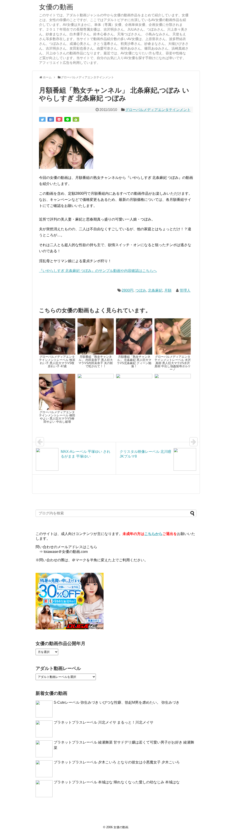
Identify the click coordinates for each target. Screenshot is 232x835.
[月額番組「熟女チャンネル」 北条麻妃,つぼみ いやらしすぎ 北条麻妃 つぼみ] (50, 119)
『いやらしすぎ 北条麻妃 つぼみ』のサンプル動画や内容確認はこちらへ (98, 271)
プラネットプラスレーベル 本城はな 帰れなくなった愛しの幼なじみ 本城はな (117, 782)
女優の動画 (56, 7)
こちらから (153, 534)
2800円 (127, 290)
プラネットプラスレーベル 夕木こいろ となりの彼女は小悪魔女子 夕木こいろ (117, 762)
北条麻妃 (155, 290)
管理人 (185, 290)
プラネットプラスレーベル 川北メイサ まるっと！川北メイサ (103, 722)
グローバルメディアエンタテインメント (158, 110)
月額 (168, 290)
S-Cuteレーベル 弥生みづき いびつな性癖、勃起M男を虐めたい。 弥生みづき (116, 702)
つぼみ (140, 290)
